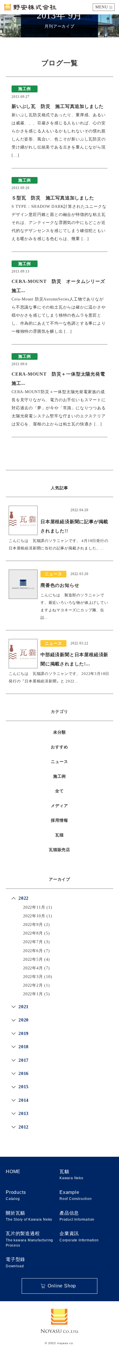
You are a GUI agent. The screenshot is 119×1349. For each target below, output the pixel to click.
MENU (101, 7)
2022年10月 (34, 916)
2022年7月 (33, 942)
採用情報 (59, 820)
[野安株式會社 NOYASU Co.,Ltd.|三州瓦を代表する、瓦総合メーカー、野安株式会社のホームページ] (30, 7)
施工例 (59, 776)
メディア (59, 806)
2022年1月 (33, 994)
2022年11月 (34, 907)
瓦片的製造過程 (29, 1239)
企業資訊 (79, 1236)
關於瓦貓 (29, 1216)
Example (76, 1195)
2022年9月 (33, 924)
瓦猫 (59, 835)
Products (16, 1195)
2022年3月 (33, 977)
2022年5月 (33, 959)
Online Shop (62, 1285)
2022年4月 (33, 968)
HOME (13, 1171)
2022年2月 (33, 985)
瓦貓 (71, 1174)
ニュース (59, 762)
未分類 (59, 732)
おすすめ (59, 747)
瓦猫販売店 (59, 850)
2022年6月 (33, 951)
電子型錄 (15, 1262)
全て (59, 791)
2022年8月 (33, 933)
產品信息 (77, 1216)
